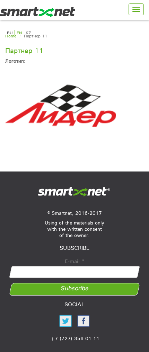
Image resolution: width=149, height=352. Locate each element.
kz (28, 32)
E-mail (75, 261)
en (19, 32)
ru (10, 32)
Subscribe (75, 288)
